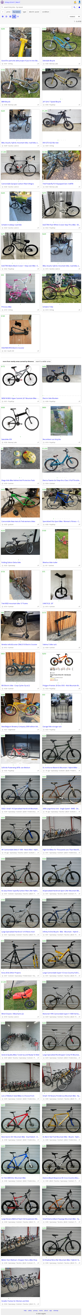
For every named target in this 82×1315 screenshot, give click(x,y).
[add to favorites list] (2, 64)
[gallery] (14, 16)
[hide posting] (38, 64)
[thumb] (6, 16)
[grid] (10, 16)
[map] (18, 16)
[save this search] (79, 7)
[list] (3, 16)
